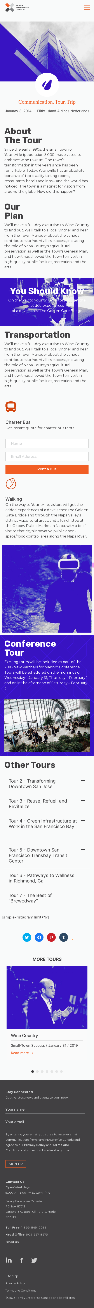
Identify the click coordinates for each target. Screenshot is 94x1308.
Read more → (22, 1053)
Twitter (34, 1260)
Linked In (8, 1264)
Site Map (11, 1276)
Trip (71, 102)
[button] (47, 469)
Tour (59, 102)
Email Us (12, 1242)
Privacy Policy (15, 1283)
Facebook (21, 1260)
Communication (35, 102)
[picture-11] (47, 725)
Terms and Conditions (20, 1290)
